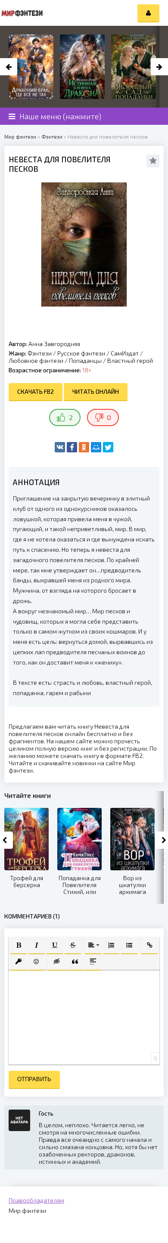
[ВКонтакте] (60, 447)
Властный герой (130, 360)
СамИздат (125, 353)
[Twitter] (108, 447)
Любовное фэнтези (36, 360)
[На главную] (21, 13)
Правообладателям (36, 1200)
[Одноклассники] (84, 447)
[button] (18, 945)
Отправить (34, 1079)
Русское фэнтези (81, 353)
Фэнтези (40, 353)
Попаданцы (85, 360)
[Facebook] (72, 447)
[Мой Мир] (96, 447)
